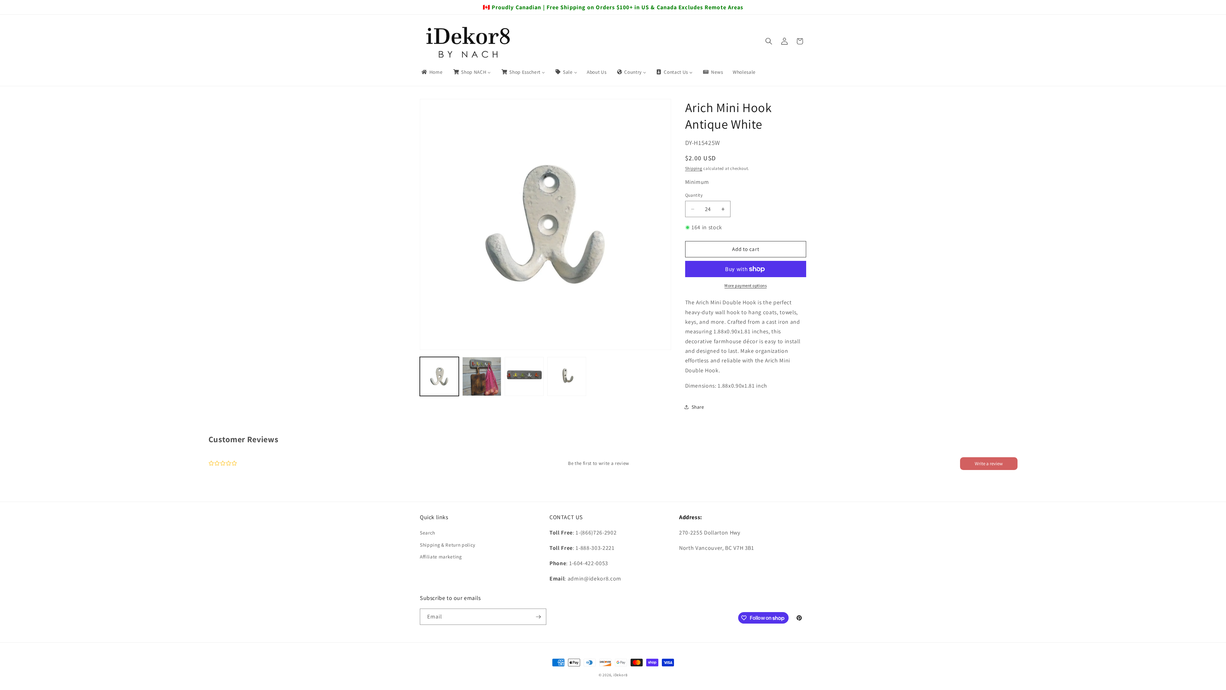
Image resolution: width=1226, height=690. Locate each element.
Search (427, 532)
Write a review (989, 463)
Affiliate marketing (441, 556)
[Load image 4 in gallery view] (566, 376)
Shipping (693, 168)
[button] (768, 41)
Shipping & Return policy (447, 545)
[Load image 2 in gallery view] (481, 376)
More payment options (745, 285)
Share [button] (698, 407)
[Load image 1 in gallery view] (439, 376)
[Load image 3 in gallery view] (524, 376)
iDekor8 (620, 674)
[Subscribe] (538, 617)
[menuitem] (432, 72)
